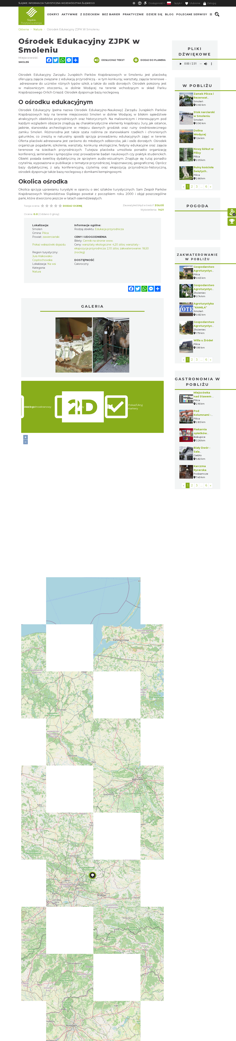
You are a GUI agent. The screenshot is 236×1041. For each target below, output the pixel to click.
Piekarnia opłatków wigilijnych (201, 433)
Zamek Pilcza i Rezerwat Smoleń (204, 97)
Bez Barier (111, 14)
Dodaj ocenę (72, 205)
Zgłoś (159, 205)
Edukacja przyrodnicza (109, 229)
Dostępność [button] (156, 3)
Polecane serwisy (191, 14)
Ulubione (194, 3)
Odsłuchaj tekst (113, 60)
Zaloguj (211, 3)
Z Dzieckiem (90, 14)
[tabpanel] (73, 345)
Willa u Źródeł (203, 340)
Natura (36, 271)
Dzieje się (154, 14)
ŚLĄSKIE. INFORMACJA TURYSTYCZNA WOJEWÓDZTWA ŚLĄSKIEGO (56, 3)
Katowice (198, 226)
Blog (169, 14)
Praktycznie (133, 14)
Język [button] (177, 3)
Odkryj (53, 14)
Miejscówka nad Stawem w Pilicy (204, 396)
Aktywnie (70, 14)
